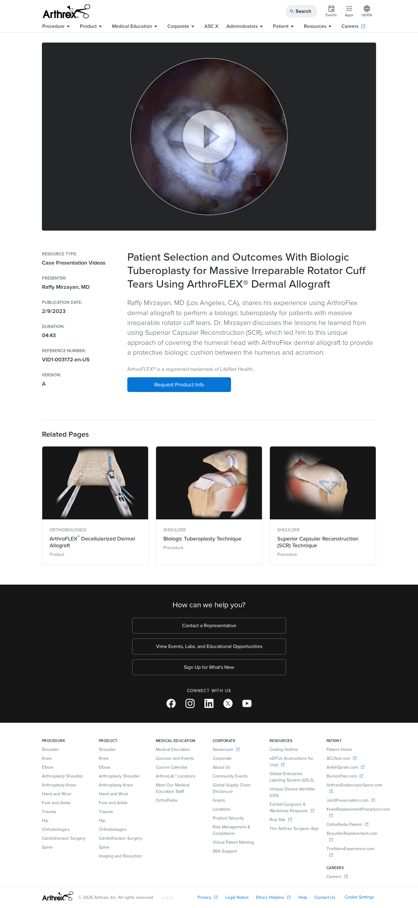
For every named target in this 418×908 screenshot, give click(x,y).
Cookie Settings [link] (359, 897)
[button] (179, 384)
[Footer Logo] (57, 896)
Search (300, 11)
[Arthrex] (66, 11)
